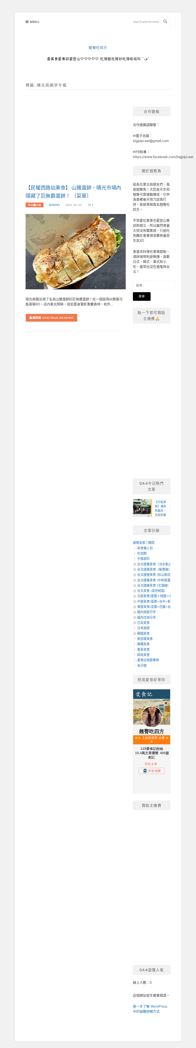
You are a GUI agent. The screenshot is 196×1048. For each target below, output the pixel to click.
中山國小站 (34, 204)
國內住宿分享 (146, 617)
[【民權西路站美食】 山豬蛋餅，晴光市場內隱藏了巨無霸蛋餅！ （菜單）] (76, 251)
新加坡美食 (145, 639)
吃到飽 (142, 553)
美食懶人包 (145, 548)
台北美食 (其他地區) (151, 591)
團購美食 (143, 644)
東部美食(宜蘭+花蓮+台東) (156, 607)
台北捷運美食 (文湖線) (153, 585)
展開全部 (139, 542)
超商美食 (143, 655)
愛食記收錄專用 (148, 660)
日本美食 (143, 623)
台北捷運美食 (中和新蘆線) (156, 580)
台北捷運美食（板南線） (154, 569)
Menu (34, 22)
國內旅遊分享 (146, 612)
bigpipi (54, 204)
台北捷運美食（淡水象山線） (157, 564)
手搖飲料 (143, 558)
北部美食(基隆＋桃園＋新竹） (158, 596)
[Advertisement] (76, 144)
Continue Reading (58, 317)
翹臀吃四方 (98, 47)
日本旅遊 (143, 628)
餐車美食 (143, 649)
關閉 (151, 542)
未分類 (142, 665)
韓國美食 (143, 633)
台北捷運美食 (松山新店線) (156, 574)
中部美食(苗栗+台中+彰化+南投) (160, 601)
